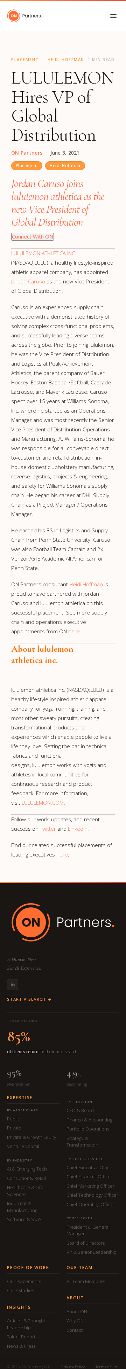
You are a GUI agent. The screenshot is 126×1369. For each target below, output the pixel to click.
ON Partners (26, 153)
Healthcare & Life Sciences (25, 1190)
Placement (27, 166)
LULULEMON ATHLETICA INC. (43, 253)
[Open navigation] (113, 16)
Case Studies (20, 1290)
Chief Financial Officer (89, 1176)
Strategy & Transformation (82, 1141)
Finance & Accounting (89, 1120)
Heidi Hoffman (65, 166)
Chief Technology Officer (92, 1195)
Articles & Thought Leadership (26, 1324)
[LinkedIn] (12, 984)
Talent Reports (22, 1336)
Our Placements (24, 1281)
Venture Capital (23, 1146)
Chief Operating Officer (90, 1204)
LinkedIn (78, 828)
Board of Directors (85, 1243)
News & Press (21, 1346)
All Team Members (85, 1281)
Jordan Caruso (28, 281)
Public (13, 1119)
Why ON (75, 1320)
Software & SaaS (24, 1219)
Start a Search (26, 999)
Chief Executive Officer (90, 1167)
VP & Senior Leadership (91, 1252)
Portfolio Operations (87, 1129)
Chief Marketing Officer (90, 1186)
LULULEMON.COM (43, 802)
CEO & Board (80, 1110)
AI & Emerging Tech (27, 1169)
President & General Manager (88, 1230)
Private (14, 1128)
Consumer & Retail (26, 1178)
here (74, 631)
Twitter (48, 828)
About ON (76, 1311)
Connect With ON (32, 236)
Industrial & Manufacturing (22, 1206)
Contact (74, 1330)
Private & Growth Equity (31, 1137)
